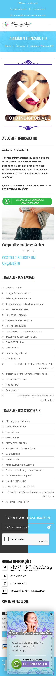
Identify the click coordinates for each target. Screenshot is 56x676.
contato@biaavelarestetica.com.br (29, 15)
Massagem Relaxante (17, 442)
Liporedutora (12, 431)
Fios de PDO (12, 384)
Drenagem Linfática (16, 426)
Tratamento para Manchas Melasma (24, 303)
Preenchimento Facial (17, 379)
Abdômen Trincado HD (41, 45)
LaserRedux (12, 347)
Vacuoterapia (12, 437)
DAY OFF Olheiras (15, 342)
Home (8, 45)
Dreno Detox (12, 459)
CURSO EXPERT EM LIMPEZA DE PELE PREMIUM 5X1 (34, 366)
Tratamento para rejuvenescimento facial (27, 373)
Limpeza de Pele (14, 287)
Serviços (20, 45)
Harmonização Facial (16, 353)
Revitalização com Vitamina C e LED (24, 331)
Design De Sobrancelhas (18, 293)
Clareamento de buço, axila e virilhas (24, 470)
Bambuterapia (13, 453)
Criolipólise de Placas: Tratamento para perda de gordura (31, 494)
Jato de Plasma (13, 358)
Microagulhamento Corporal (20, 464)
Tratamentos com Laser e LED (21, 336)
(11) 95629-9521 (38, 9)
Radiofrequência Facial (17, 309)
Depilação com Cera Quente (20, 486)
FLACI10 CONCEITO (16, 481)
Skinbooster (12, 390)
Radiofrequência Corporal (18, 475)
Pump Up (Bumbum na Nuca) (20, 448)
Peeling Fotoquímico (16, 325)
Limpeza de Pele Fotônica (19, 320)
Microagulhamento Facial (18, 298)
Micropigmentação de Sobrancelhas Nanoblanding (35, 397)
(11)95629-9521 (20, 9)
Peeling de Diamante (16, 314)
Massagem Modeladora (18, 421)
